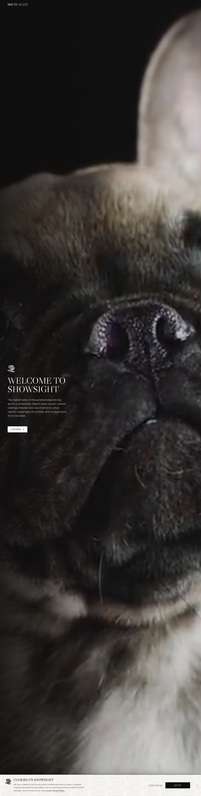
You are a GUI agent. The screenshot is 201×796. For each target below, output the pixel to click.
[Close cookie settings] (197, 785)
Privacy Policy (58, 790)
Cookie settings (155, 785)
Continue (16, 429)
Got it (177, 785)
